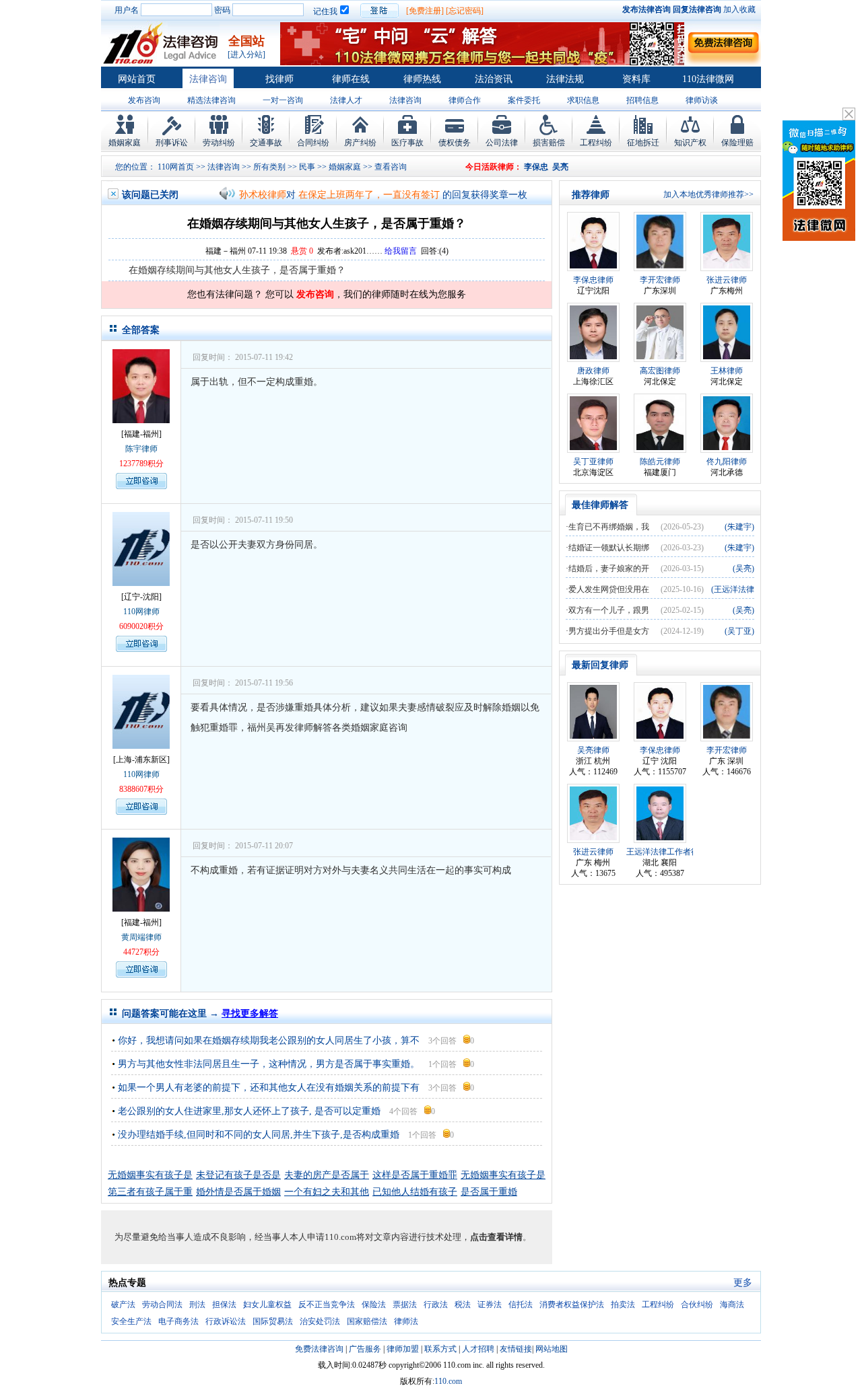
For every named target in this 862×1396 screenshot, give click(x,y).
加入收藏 (739, 9)
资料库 (636, 79)
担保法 (224, 1304)
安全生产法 (131, 1321)
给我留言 (401, 251)
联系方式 (440, 1349)
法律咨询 (208, 79)
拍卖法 (623, 1304)
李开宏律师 (660, 280)
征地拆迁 (643, 142)
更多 (742, 1283)
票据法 (405, 1304)
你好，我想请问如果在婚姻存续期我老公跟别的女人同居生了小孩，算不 (269, 1040)
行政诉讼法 (225, 1321)
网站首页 (137, 79)
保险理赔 (737, 142)
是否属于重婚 (489, 1192)
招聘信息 (642, 100)
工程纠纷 (596, 142)
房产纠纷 (360, 142)
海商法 (732, 1304)
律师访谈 (702, 100)
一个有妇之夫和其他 (326, 1192)
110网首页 (176, 167)
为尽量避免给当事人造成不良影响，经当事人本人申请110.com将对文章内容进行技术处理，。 (322, 1237)
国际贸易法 (273, 1321)
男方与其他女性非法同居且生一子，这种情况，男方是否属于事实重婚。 (269, 1064)
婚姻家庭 (124, 142)
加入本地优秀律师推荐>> (708, 194)
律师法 (406, 1321)
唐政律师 (593, 370)
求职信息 (583, 100)
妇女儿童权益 (267, 1304)
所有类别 (269, 167)
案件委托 (524, 100)
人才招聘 (478, 1349)
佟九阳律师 (726, 461)
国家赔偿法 (367, 1321)
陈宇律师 (141, 448)
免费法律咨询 (319, 1349)
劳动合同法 (162, 1304)
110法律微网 (708, 79)
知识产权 (690, 142)
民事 (307, 167)
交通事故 (266, 142)
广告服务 (365, 1349)
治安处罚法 (320, 1321)
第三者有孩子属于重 (150, 1192)
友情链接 (516, 1349)
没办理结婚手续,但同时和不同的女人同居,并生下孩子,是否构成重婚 (258, 1135)
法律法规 (565, 79)
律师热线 (422, 79)
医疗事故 (407, 142)
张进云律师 (726, 280)
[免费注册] (425, 10)
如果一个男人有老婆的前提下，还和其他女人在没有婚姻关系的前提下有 (269, 1087)
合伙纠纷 (697, 1304)
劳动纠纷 (219, 142)
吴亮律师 (593, 750)
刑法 (197, 1304)
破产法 (123, 1304)
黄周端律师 (141, 937)
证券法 (489, 1304)
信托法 (520, 1304)
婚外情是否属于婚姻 (238, 1192)
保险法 (374, 1304)
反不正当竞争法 (326, 1304)
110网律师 (141, 611)
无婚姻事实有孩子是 (150, 1175)
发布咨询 (144, 100)
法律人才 (346, 100)
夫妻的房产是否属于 (326, 1175)
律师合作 (465, 100)
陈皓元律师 (660, 461)
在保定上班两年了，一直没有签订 (369, 181)
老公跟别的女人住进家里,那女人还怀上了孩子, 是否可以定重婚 (249, 1111)
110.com (448, 1381)
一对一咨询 (283, 100)
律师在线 (351, 79)
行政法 (436, 1304)
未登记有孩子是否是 (238, 1175)
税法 (463, 1304)
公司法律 (502, 142)
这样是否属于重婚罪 (414, 1175)
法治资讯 (493, 79)
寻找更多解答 (250, 1013)
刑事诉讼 (172, 142)
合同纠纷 (313, 142)
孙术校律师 (262, 181)
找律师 (279, 79)
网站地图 (551, 1349)
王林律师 (726, 370)
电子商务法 (178, 1321)
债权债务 (454, 142)
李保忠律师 (593, 280)
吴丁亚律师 (593, 461)
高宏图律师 (660, 370)
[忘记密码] (465, 10)
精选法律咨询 (211, 100)
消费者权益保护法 (571, 1304)
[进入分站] (246, 54)
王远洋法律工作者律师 (666, 851)
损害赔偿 (549, 142)
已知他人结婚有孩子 (414, 1192)
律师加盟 (403, 1349)
